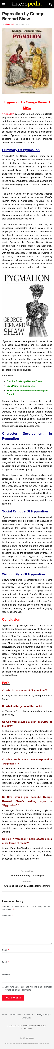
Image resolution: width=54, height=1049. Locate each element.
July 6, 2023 (24, 24)
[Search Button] (50, 4)
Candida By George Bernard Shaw (24, 381)
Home (4, 1014)
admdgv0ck (9, 24)
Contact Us (28, 1014)
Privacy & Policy (42, 1014)
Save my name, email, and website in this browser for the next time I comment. (28, 988)
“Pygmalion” (8, 113)
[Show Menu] (3, 4)
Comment (7, 915)
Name (5, 949)
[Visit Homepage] (27, 4)
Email (5, 962)
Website (6, 974)
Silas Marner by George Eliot (21, 385)
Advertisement (15, 1014)
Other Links (26, 1017)
